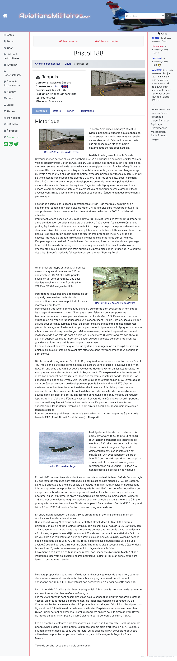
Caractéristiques (160, 120)
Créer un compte (107, 41)
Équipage (156, 124)
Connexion (12, 137)
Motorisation (158, 131)
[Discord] (6, 145)
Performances (159, 127)
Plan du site (13, 117)
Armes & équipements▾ (12, 83)
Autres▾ (11, 91)
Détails (57, 110)
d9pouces (157, 46)
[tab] (41, 111)
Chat (9, 47)
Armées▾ (11, 64)
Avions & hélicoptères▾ (11, 56)
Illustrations (87, 110)
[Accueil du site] (5, 15)
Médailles (12, 124)
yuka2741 (157, 70)
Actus (10, 34)
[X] (16, 145)
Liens (10, 98)
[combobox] (145, 16)
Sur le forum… (159, 135)
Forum (10, 41)
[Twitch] (11, 145)
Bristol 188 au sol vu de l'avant (61, 152)
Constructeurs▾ (12, 74)
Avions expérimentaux (47, 63)
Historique (41, 110)
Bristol (68, 63)
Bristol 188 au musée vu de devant (115, 302)
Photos (10, 111)
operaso (156, 58)
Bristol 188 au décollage (62, 466)
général (156, 37)
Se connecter (70, 41)
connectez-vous (160, 109)
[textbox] (143, 16)
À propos (12, 130)
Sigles (10, 104)
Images (155, 139)
